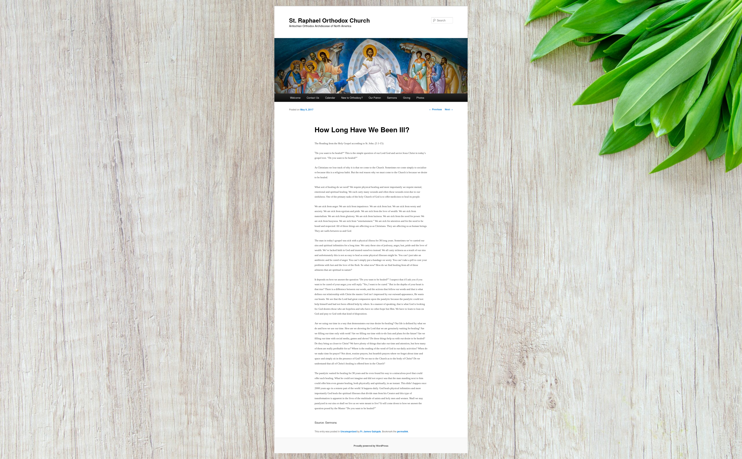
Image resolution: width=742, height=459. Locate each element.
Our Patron (375, 97)
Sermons (392, 97)
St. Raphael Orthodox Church (329, 20)
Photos (420, 97)
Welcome (295, 97)
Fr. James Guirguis (370, 431)
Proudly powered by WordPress (371, 445)
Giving (406, 97)
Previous (435, 109)
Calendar (330, 97)
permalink (402, 431)
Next (449, 109)
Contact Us (313, 97)
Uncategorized (348, 431)
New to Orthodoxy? (352, 97)
